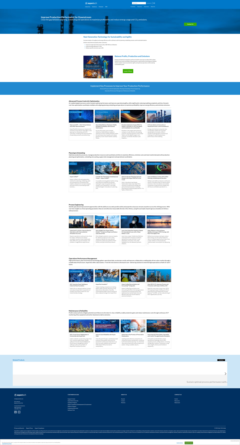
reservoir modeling (196, 432)
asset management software (30, 430)
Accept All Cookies (188, 442)
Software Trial (71, 410)
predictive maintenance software (185, 432)
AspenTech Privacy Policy (7, 443)
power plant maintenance (23, 433)
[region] (120, 442)
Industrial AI (205, 430)
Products (101, 6)
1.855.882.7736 (17, 408)
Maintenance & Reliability (129, 90)
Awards (123, 399)
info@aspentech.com (18, 398)
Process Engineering (135, 88)
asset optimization (81, 430)
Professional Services (73, 408)
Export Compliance (39, 428)
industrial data (92, 432)
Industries (87, 6)
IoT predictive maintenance (149, 432)
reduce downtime (94, 430)
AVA (106, 6)
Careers (123, 400)
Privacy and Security (19, 428)
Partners (123, 402)
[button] (221, 360)
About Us (153, 6)
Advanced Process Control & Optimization (109, 88)
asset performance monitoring (68, 430)
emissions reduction (163, 430)
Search (144, 3)
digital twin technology (27, 432)
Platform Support (72, 406)
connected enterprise (119, 432)
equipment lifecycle (34, 433)
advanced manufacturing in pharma (55, 432)
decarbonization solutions (148, 430)
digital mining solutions (41, 432)
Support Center (71, 399)
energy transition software (128, 430)
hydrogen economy (187, 430)
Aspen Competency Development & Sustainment (79, 404)
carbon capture (176, 430)
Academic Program (72, 402)
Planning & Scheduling (125, 88)
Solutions (94, 6)
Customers (133, 6)
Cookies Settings (180, 442)
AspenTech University (73, 400)
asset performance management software (168, 432)
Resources (139, 6)
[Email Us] (154, 3)
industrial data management (207, 432)
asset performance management (55, 430)
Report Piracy (29, 428)
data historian (17, 432)
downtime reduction (106, 432)
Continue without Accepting (234, 440)
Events (176, 399)
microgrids (170, 430)
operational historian (212, 430)
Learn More (128, 71)
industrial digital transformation (109, 430)
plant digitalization (222, 430)
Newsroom (146, 6)
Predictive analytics (83, 432)
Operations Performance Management (114, 90)
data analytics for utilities (220, 432)
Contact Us (149, 3)
